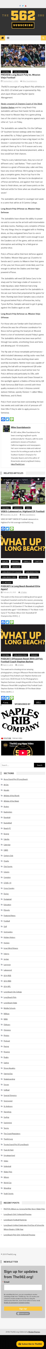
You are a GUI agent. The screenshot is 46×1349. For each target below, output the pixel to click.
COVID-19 (7, 882)
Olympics (7, 1030)
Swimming (8, 1122)
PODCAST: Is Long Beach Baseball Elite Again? (20, 587)
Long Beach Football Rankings (15, 1219)
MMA (6, 1019)
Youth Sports (8, 1193)
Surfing (6, 1117)
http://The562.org (17, 464)
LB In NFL (7, 986)
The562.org (8, 1139)
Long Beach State (9, 577)
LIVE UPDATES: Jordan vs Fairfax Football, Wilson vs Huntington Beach (40, 702)
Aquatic (6, 790)
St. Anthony (7, 582)
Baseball (15, 561)
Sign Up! (23, 1308)
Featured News (9, 915)
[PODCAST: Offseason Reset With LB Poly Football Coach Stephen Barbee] (23, 638)
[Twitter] (7, 419)
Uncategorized (9, 1155)
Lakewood (18, 508)
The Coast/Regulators (12, 1133)
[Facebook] (3, 419)
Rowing (7, 1051)
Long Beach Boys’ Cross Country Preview (8, 702)
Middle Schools (9, 1008)
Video (28, 508)
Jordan (5, 566)
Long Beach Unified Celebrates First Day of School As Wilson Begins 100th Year (24, 1227)
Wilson (6, 1177)
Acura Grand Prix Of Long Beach (16, 779)
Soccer (6, 1084)
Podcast (34, 577)
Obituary (7, 1024)
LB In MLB (7, 975)
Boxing (6, 833)
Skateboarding (9, 1079)
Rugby (6, 1057)
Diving (6, 893)
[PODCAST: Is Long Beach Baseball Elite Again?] (23, 544)
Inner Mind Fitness (11, 948)
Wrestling (7, 1188)
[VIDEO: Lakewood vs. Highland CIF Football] (23, 491)
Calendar (7, 844)
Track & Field (8, 1150)
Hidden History (9, 937)
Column (6, 872)
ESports (7, 910)
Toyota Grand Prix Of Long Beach (16, 1144)
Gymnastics (8, 932)
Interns (6, 953)
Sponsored (8, 1101)
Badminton (8, 812)
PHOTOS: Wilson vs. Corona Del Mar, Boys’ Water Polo (24, 1209)
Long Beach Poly (20, 72)
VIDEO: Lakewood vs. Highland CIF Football (23, 511)
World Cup (8, 1182)
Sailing (6, 1062)
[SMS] (12, 419)
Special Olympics (10, 1095)
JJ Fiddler (23, 592)
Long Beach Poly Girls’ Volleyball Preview (19, 1234)
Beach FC (7, 828)
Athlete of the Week (11, 801)
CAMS (6, 850)
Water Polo (8, 1171)
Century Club (8, 855)
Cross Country (9, 888)
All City (6, 784)
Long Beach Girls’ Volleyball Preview (17, 1214)
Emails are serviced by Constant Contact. (17, 1302)
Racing (6, 1046)
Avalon (5, 561)
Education (7, 904)
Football (6, 72)
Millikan (23, 577)
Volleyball (7, 1166)
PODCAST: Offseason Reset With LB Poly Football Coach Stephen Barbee (22, 660)
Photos (6, 1035)
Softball (6, 1090)
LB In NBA (7, 981)
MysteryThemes (34, 1332)
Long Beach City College (11, 572)
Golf (5, 926)
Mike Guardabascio (29, 81)
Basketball (8, 822)
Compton (38, 561)
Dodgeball (8, 899)
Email (6, 1282)
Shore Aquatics (9, 1068)
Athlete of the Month (11, 795)
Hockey (6, 942)
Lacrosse (7, 964)
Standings (7, 1111)
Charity (6, 861)
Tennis (6, 1128)
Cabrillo (26, 561)
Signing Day (8, 1073)
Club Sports (8, 866)
